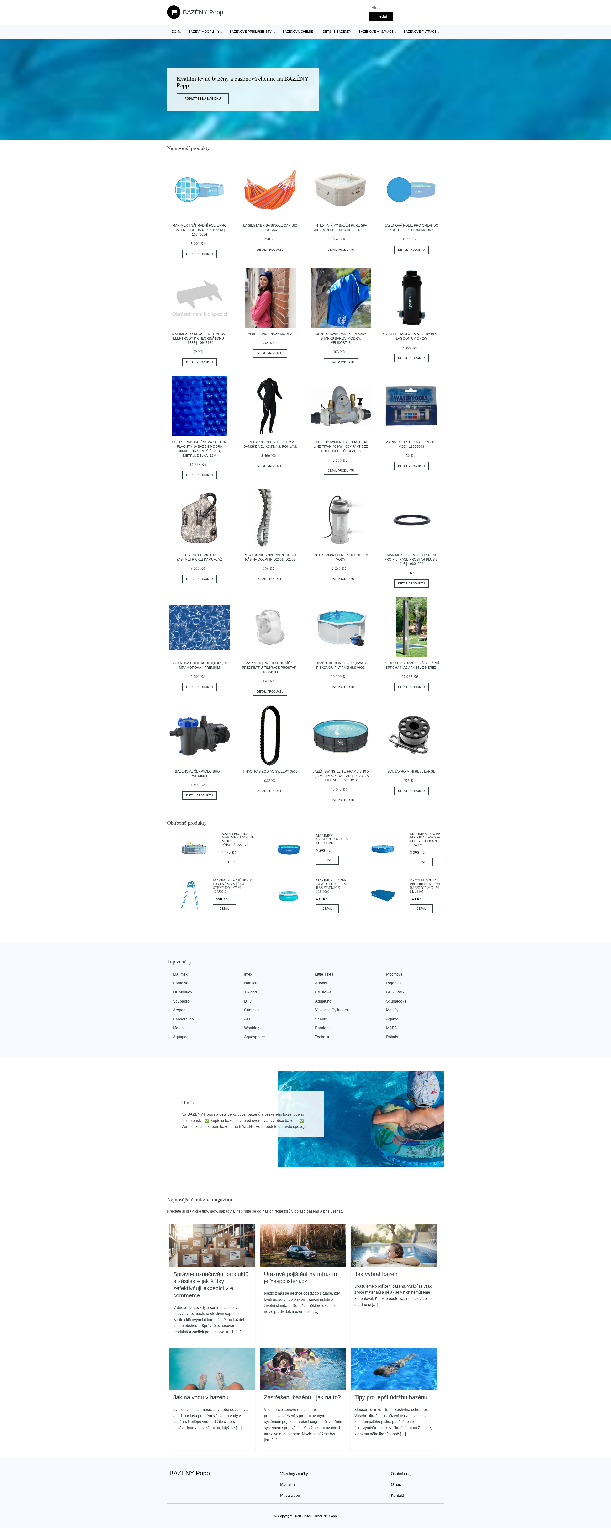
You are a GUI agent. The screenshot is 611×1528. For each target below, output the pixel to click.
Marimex (180, 974)
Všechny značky (294, 1474)
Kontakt (397, 1495)
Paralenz (322, 1028)
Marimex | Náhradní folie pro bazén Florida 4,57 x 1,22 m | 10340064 (199, 229)
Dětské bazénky (337, 31)
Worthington (254, 1028)
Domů (176, 31)
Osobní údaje (402, 1474)
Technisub (323, 1037)
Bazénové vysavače (376, 31)
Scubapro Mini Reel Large (411, 771)
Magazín (287, 1484)
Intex (248, 974)
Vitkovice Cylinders (331, 1010)
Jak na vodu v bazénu (200, 1397)
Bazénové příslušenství (251, 31)
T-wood (250, 992)
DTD (248, 1001)
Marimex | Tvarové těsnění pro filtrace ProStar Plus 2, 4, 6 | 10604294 (411, 559)
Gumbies (251, 1010)
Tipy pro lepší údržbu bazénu (390, 1397)
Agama (392, 1019)
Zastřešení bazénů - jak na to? (302, 1397)
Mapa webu (290, 1495)
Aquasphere (254, 1037)
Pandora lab (183, 1019)
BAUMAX (323, 992)
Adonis (321, 983)
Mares (178, 1028)
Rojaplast (394, 983)
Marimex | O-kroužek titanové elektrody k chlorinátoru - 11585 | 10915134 (199, 338)
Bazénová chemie (298, 31)
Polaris (392, 1037)
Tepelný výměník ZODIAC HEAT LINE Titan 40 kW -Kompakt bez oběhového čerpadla (341, 446)
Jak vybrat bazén (375, 1274)
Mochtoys (394, 974)
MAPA (391, 1028)
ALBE (249, 1019)
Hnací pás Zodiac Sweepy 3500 (270, 771)
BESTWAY (395, 992)
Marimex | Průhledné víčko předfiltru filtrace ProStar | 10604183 (270, 667)
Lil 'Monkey (182, 992)
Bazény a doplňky (204, 31)
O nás (396, 1484)
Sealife (321, 1019)
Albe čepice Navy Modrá (270, 334)
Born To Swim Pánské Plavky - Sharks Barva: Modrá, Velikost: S (340, 338)
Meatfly (392, 1010)
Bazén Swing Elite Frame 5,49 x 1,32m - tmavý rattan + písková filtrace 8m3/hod (340, 775)
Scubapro (181, 1001)
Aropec (179, 1010)
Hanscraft (252, 983)
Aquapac (180, 1037)
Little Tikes (324, 974)
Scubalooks (396, 1001)
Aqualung (323, 1001)
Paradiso (180, 983)
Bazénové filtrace (420, 31)
